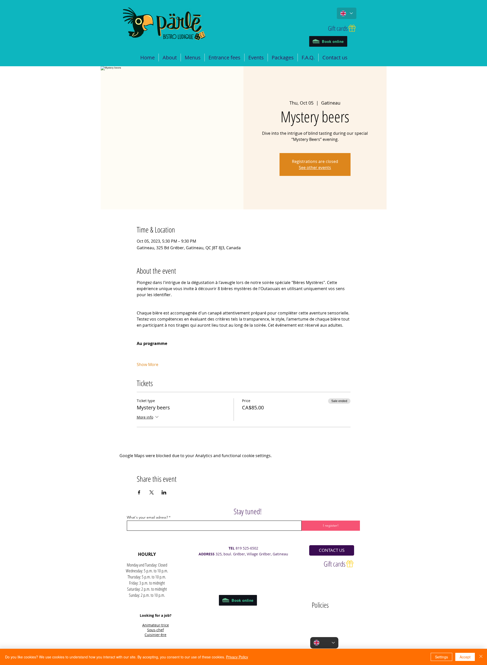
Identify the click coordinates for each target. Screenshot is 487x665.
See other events (315, 167)
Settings (441, 656)
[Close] (481, 657)
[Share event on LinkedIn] (164, 492)
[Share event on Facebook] (139, 492)
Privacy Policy (237, 656)
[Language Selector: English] (346, 13)
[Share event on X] (151, 492)
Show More (147, 364)
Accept (465, 656)
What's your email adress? (147, 517)
